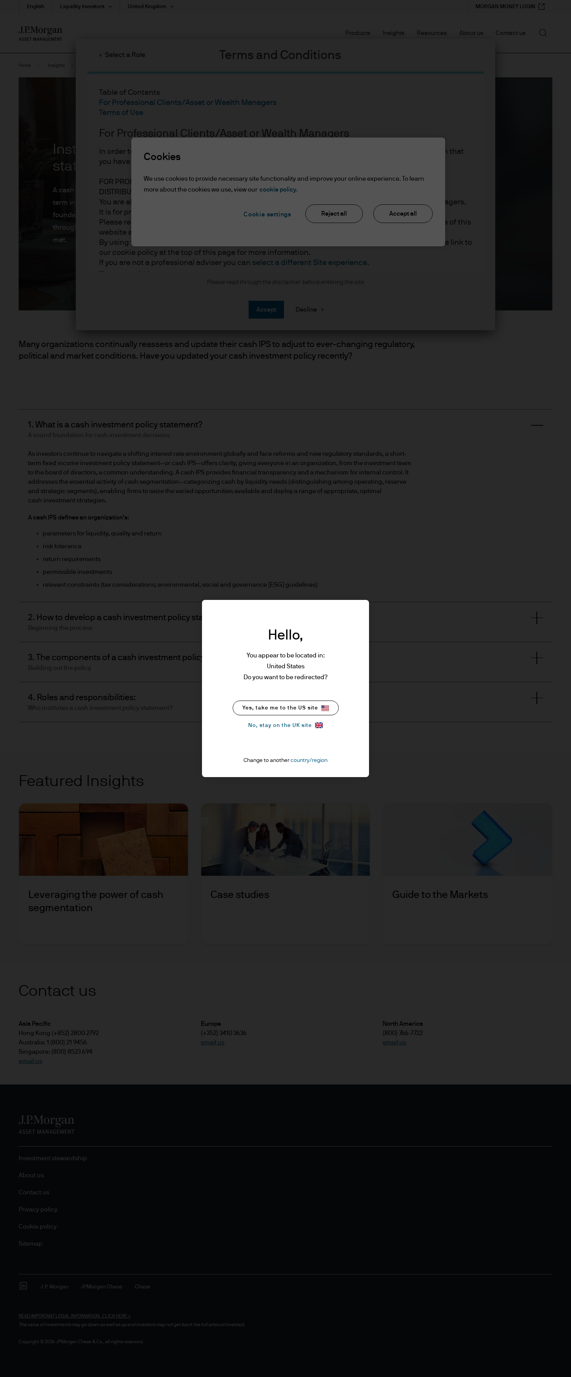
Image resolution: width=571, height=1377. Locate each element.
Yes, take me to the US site (280, 708)
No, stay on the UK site (280, 725)
